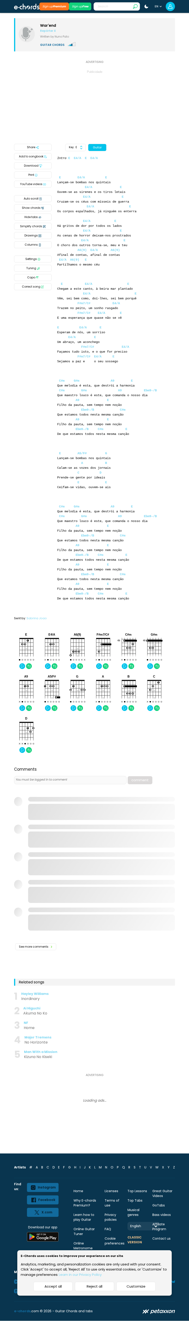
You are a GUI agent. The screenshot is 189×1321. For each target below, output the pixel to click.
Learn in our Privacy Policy (80, 1274)
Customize (136, 1286)
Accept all (53, 1286)
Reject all (94, 1286)
